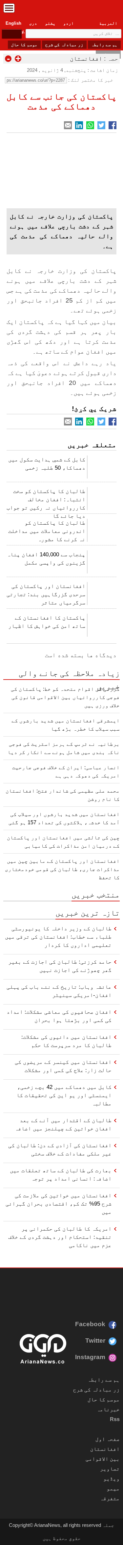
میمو (113, 1488)
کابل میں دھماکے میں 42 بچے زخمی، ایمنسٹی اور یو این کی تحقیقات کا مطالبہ (64, 1095)
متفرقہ (110, 1498)
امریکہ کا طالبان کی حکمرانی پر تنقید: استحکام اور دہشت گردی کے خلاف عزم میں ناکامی (60, 1236)
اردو (68, 23)
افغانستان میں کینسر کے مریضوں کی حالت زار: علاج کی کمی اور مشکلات (63, 1066)
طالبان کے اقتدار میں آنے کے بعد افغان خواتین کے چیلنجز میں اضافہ (63, 1124)
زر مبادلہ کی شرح (64, 44)
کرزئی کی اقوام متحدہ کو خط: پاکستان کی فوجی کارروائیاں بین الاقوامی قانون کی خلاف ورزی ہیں (65, 697)
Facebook (90, 1324)
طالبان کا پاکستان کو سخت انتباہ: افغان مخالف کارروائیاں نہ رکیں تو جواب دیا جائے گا (46, 501)
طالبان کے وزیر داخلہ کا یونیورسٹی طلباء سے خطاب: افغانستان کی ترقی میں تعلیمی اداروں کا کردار (58, 936)
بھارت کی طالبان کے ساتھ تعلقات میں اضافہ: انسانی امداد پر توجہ (61, 1174)
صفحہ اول (107, 1439)
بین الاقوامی (103, 1459)
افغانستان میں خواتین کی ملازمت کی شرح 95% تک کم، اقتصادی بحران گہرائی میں (59, 1203)
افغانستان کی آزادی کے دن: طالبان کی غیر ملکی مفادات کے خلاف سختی (60, 1149)
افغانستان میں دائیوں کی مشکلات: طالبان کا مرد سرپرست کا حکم (66, 1041)
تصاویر (110, 1469)
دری (33, 23)
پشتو (50, 23)
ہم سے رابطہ (104, 44)
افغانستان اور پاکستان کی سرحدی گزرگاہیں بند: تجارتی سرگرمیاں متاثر (46, 594)
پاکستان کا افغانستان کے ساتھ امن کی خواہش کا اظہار (46, 621)
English (13, 23)
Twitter (95, 1340)
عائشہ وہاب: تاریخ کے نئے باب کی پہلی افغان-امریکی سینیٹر (59, 990)
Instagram (90, 1357)
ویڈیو (111, 1478)
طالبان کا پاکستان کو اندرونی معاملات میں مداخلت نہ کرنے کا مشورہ (46, 530)
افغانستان (86, 58)
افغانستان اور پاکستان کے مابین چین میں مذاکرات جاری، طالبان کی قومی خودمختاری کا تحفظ (62, 869)
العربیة (108, 23)
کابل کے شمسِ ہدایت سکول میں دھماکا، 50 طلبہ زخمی (46, 463)
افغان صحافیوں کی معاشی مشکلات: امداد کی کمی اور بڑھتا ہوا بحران (59, 1015)
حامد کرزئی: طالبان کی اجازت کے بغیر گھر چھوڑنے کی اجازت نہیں (60, 965)
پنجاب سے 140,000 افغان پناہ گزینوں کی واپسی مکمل (46, 558)
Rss (115, 1419)
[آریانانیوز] (61, 10)
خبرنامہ (108, 1409)
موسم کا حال (24, 44)
